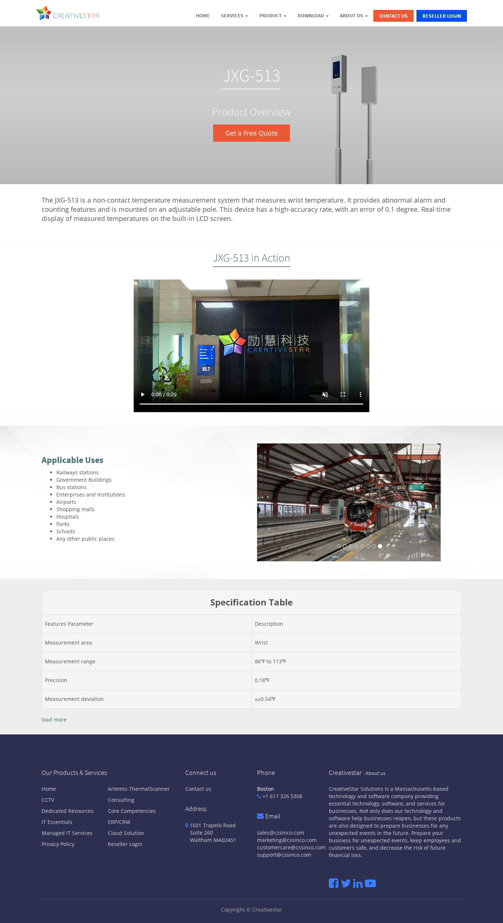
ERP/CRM (119, 821)
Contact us (198, 788)
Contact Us (393, 16)
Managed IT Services (67, 832)
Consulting (121, 799)
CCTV (48, 799)
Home (49, 788)
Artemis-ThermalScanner (139, 788)
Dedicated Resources (68, 810)
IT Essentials (57, 821)
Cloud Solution (126, 832)
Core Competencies (132, 810)
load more (54, 719)
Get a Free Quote (251, 133)
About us (376, 773)
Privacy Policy (58, 843)
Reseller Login (441, 16)
